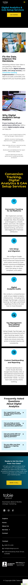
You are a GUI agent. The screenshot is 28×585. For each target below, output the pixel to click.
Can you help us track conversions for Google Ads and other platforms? (13, 424)
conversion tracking (9, 72)
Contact (5, 533)
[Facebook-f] (13, 510)
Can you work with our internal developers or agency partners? (12, 435)
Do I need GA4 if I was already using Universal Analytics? (12, 413)
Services (5, 530)
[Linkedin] (4, 510)
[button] (24, 2)
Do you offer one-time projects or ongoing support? (12, 446)
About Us (5, 526)
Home (4, 522)
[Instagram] (8, 510)
